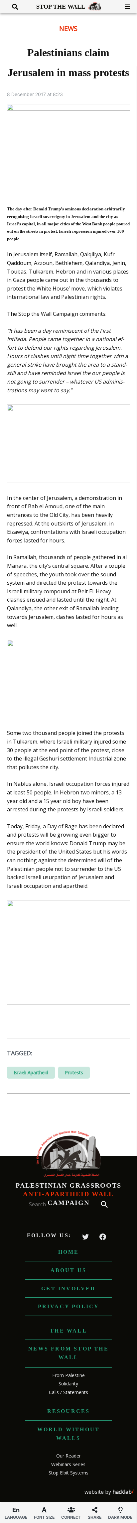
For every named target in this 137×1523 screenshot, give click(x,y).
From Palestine (68, 1375)
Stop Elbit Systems (68, 1472)
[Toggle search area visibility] (12, 7)
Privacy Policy (68, 1306)
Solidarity (68, 1383)
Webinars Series (68, 1464)
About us (69, 1270)
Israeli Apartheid (31, 1072)
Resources (68, 1411)
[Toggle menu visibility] (125, 7)
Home (68, 1252)
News (68, 28)
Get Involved (68, 1288)
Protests (74, 1072)
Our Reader (68, 1456)
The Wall (68, 1331)
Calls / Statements (68, 1392)
